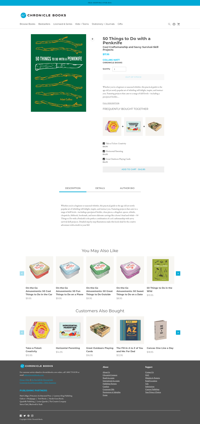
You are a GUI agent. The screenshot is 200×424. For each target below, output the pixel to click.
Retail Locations (151, 380)
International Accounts (111, 380)
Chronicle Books (112, 63)
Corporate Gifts (108, 389)
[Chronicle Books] (43, 15)
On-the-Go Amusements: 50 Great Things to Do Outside (99, 291)
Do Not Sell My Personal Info (42, 380)
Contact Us (149, 372)
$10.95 (29, 355)
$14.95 (59, 352)
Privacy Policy (25, 380)
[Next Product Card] (178, 273)
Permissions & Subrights (112, 392)
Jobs (147, 383)
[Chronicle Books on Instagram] (32, 415)
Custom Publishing (152, 389)
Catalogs (106, 386)
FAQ (147, 375)
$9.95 (28, 299)
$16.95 (89, 355)
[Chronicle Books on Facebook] (21, 415)
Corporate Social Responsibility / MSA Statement (38, 382)
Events (105, 395)
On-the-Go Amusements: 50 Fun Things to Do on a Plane (69, 291)
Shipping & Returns (152, 378)
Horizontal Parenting (114, 151)
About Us (106, 372)
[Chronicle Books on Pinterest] (28, 415)
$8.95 (119, 299)
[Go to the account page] (174, 24)
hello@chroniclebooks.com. (34, 375)
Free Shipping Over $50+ (100, 3)
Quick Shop (39, 278)
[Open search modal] (169, 24)
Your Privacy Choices (153, 392)
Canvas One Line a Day (160, 348)
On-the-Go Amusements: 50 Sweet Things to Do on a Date (130, 291)
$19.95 (150, 295)
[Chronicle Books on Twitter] (25, 415)
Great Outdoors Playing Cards (118, 158)
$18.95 (150, 352)
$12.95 (119, 355)
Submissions (149, 386)
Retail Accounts (108, 378)
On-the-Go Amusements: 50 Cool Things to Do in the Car (39, 291)
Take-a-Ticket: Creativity (116, 143)
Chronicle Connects (110, 375)
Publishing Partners (110, 383)
